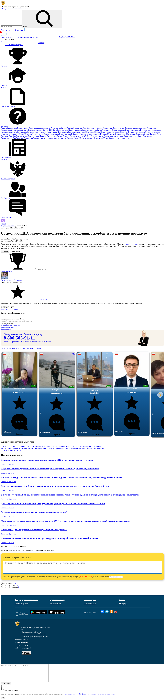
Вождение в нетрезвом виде (136, 128)
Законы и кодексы (90, 600)
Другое (46, 130)
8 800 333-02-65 (86, 577)
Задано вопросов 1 (8, 226)
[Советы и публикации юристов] (3, 5)
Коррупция (89, 132)
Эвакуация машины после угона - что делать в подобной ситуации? (34, 512)
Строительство (7, 138)
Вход (3, 34)
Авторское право (35, 128)
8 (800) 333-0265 (67, 36)
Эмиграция (98, 138)
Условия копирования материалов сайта (34, 636)
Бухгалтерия (108, 128)
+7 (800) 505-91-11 (21, 639)
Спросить (19, 434)
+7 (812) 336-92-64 (21, 645)
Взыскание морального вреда (23, 448)
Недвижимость (65, 134)
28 (15, 583)
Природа (43, 136)
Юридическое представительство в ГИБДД (77, 446)
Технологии (28, 138)
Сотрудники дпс (7, 327)
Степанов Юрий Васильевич (12, 280)
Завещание (78, 130)
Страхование (148, 136)
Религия (66, 136)
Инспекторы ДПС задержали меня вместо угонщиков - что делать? (34, 529)
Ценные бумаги (73, 138)
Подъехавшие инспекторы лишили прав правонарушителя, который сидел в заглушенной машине (49, 538)
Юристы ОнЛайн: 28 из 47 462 (13, 348)
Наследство (54, 134)
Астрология (78, 128)
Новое (33, 37)
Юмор (106, 138)
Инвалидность (146, 130)
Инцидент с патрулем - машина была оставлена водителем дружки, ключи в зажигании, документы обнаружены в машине (61, 477)
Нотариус (111, 134)
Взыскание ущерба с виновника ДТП (17, 446)
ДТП (51, 130)
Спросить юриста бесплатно (12, 30)
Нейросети (75, 134)
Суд (14, 138)
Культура (124, 132)
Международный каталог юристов (26, 600)
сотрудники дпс (131, 244)
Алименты (46, 128)
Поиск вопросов (55, 603)
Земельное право (118, 130)
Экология (90, 138)
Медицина (156, 132)
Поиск (28, 348)
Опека (147, 134)
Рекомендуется (6, 271)
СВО (84, 136)
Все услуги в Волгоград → (11, 450)
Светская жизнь (76, 136)
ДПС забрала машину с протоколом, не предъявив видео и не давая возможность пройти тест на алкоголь (53, 503)
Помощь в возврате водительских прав (88, 448)
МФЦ (41, 134)
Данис (3, 224)
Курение (131, 132)
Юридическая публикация (119, 138)
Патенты (153, 134)
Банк (85, 128)
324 (17, 585)
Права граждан (22, 136)
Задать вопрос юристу (9, 309)
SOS (2, 41)
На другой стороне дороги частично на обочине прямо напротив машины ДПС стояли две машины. (50, 468)
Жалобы (56, 130)
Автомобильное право (20, 128)
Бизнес (100, 128)
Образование (131, 134)
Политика (5, 136)
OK (3, 698)
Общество (140, 134)
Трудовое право (39, 138)
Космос (97, 132)
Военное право (119, 128)
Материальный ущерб (143, 132)
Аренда (70, 128)
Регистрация (36, 348)
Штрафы (83, 138)
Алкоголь (55, 128)
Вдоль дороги (6, 329)
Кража (103, 132)
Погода (159, 134)
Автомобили (6, 128)
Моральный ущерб (31, 134)
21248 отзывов (42, 299)
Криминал (116, 132)
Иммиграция (135, 130)
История (43, 132)
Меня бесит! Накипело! (10, 134)
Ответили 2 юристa (8, 525)
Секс (89, 136)
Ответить (5, 251)
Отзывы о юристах (21, 603)
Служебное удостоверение (11, 325)
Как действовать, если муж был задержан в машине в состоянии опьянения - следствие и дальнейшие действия (55, 486)
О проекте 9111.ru (90, 603)
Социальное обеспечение (114, 136)
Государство (151, 128)
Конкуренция (52, 132)
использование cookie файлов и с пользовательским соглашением (90, 694)
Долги (25, 130)
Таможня (20, 138)
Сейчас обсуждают (21, 37)
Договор (18, 130)
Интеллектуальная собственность (14, 132)
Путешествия (52, 136)
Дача (13, 130)
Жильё (71, 130)
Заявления (107, 130)
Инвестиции (156, 130)
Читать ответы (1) (16, 251)
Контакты (122, 600)
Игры (127, 130)
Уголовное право (52, 138)
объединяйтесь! (23, 7)
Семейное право (97, 136)
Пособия (12, 136)
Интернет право (33, 132)
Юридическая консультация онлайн (14, 9)
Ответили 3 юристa (8, 482)
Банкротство (92, 128)
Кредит (109, 132)
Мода (21, 134)
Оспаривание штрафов (47, 447)
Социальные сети (131, 136)
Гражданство (6, 130)
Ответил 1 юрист (7, 464)
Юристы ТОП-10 (7, 37)
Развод (60, 136)
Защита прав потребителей (92, 130)
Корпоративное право (76, 132)
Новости (103, 134)
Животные (63, 130)
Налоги (47, 134)
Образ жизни (120, 134)
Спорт (140, 136)
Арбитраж (63, 128)
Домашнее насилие (35, 130)
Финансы (63, 138)
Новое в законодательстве (90, 134)
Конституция (63, 132)
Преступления (34, 136)
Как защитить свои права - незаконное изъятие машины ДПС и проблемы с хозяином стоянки (47, 460)
